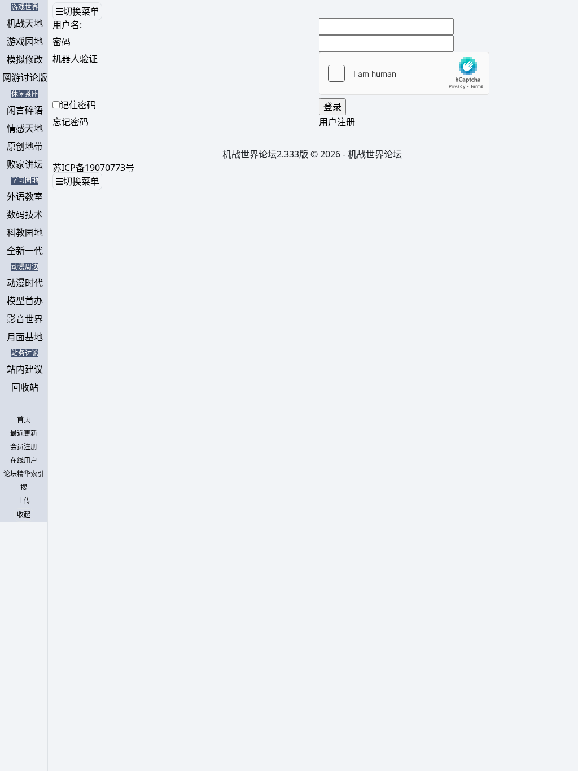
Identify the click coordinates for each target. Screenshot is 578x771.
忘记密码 (70, 122)
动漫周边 (24, 267)
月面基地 (25, 337)
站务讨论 (24, 353)
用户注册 (337, 122)
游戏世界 (24, 7)
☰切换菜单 (77, 11)
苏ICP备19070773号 (93, 167)
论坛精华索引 (23, 474)
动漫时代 (25, 283)
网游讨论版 (24, 77)
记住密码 (78, 105)
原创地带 (25, 146)
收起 (23, 515)
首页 (23, 420)
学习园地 (24, 181)
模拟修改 (25, 59)
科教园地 (25, 232)
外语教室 (25, 196)
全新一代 (25, 250)
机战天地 (25, 23)
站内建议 (25, 369)
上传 (23, 501)
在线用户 (23, 461)
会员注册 (23, 447)
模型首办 (25, 301)
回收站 (24, 387)
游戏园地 (25, 41)
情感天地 (25, 128)
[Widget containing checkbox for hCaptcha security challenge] (404, 73)
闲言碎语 (25, 110)
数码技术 (25, 214)
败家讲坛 (25, 164)
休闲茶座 (24, 94)
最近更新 (23, 433)
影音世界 (25, 319)
